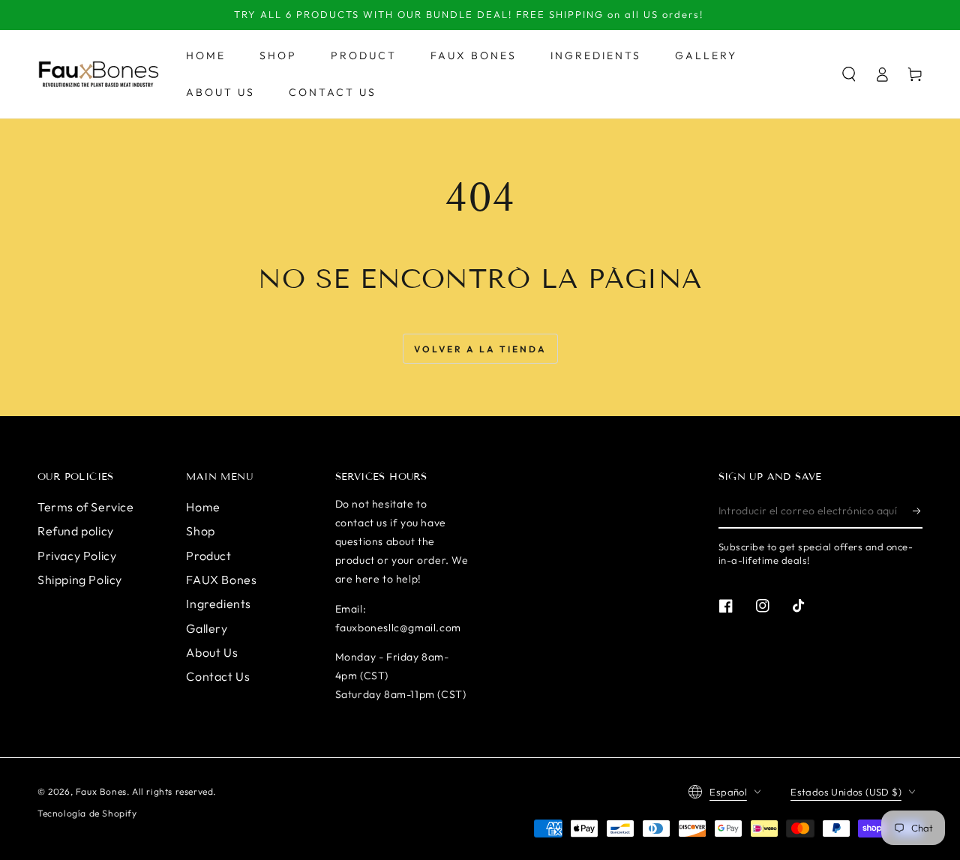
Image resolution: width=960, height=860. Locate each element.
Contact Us (218, 676)
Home (203, 506)
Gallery (206, 628)
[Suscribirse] (917, 511)
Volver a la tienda (480, 349)
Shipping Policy (80, 579)
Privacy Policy (77, 555)
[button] (849, 74)
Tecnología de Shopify (87, 813)
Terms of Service (86, 506)
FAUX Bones (221, 579)
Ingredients (218, 603)
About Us (212, 652)
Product (208, 555)
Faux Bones (101, 791)
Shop (200, 530)
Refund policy (76, 530)
